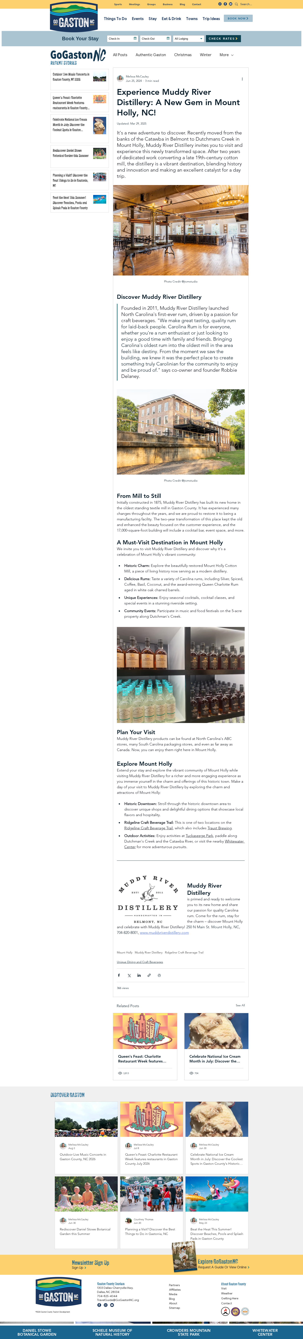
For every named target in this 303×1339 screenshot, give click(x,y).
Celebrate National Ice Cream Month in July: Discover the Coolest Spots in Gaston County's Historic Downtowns (215, 1059)
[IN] (220, 4)
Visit (224, 1288)
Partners (174, 1285)
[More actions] (242, 78)
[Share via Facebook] (119, 975)
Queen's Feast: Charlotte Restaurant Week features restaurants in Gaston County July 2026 (143, 1059)
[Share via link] (149, 975)
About (173, 1303)
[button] (151, 4)
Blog (172, 1299)
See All (240, 1005)
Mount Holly (124, 952)
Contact (226, 1303)
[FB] (225, 4)
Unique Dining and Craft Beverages (140, 962)
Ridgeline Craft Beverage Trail (184, 952)
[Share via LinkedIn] (139, 975)
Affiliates (175, 1290)
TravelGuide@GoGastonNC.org (118, 1300)
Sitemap (174, 1308)
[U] (231, 4)
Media (173, 1294)
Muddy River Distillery (148, 952)
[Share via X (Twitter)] (129, 975)
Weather (227, 1293)
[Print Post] (159, 975)
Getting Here (229, 1298)
